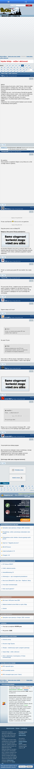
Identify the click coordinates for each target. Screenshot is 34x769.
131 (17, 71)
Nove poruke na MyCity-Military (9, 524)
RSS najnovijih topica (8, 666)
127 (4, 71)
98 (7, 65)
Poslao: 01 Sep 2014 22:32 (15, 151)
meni (8, 1)
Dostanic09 (4, 151)
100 (13, 65)
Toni (6, 368)
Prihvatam (22, 766)
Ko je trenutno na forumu (8, 684)
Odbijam (29, 766)
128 (8, 71)
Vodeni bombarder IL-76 (9, 551)
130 (14, 71)
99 (9, 65)
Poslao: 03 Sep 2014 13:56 (17, 317)
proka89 (7, 317)
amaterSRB (8, 436)
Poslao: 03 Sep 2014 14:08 (19, 399)
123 (23, 69)
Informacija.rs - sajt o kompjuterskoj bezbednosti (15, 576)
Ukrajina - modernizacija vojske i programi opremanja (16, 647)
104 (26, 65)
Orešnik (5, 608)
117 (4, 69)
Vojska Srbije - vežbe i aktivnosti (11, 651)
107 (4, 67)
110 (14, 67)
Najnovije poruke (10, 728)
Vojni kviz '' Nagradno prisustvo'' (11, 543)
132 (21, 71)
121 (17, 69)
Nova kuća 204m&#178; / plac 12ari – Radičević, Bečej (17, 580)
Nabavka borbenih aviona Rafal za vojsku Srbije (15, 604)
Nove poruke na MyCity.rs (8, 561)
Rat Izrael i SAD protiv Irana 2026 (11, 600)
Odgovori (5, 483)
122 (20, 69)
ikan (2, 76)
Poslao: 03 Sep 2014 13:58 (14, 368)
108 (8, 67)
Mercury (7, 209)
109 (11, 67)
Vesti (20, 733)
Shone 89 (4, 278)
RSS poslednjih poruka (8, 670)
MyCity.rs (23, 733)
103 (22, 65)
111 (17, 67)
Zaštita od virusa (22, 735)
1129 (24, 71)
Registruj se (4, 147)
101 (16, 65)
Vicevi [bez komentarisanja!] (10, 584)
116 (1, 69)
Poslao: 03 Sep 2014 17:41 (19, 436)
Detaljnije (26, 689)
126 (1, 71)
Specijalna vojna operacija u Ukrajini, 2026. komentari (16, 527)
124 (27, 69)
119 (11, 69)
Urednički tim (24, 728)
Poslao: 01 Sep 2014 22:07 (11, 75)
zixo (6, 261)
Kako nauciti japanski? (8, 588)
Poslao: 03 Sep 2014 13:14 (14, 261)
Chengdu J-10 (6, 555)
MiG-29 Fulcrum (7, 547)
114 (27, 67)
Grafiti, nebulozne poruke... (9, 568)
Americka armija (7, 639)
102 (19, 65)
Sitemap (18, 728)
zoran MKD (8, 399)
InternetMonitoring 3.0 (8, 572)
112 (20, 67)
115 (30, 67)
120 (14, 69)
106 (1, 67)
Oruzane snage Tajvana (9, 643)
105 (29, 65)
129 (11, 71)
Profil (4, 144)
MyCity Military (3, 56)
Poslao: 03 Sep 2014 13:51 (14, 300)
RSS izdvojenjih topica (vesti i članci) (12, 674)
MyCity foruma (10, 760)
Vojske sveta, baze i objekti (14, 56)
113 (23, 67)
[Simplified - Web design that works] (24, 747)
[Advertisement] (17, 37)
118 (7, 69)
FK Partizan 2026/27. (8, 564)
